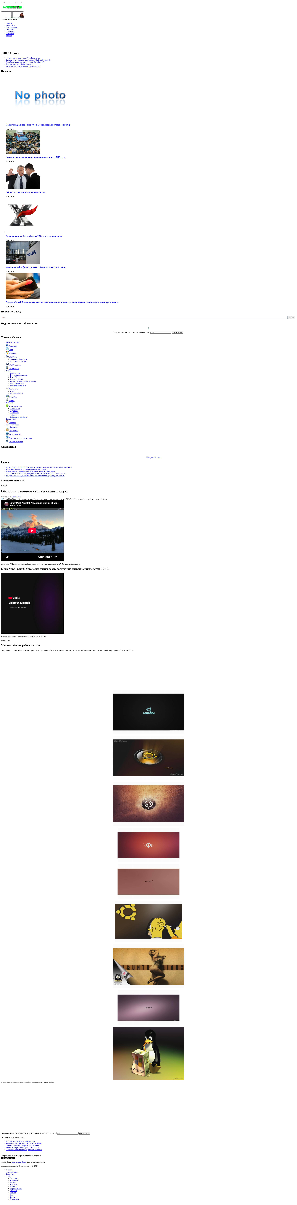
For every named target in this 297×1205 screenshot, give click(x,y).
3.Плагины (14, 413)
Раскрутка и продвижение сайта (23, 381)
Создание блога (16, 393)
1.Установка (15, 409)
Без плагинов (14, 369)
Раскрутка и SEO (15, 434)
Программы (13, 431)
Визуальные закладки (18, 375)
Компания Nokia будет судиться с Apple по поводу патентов (35, 267)
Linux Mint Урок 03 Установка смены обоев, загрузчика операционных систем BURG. (37, 499)
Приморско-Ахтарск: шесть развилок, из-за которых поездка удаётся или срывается (39, 467)
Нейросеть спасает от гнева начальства (25, 192)
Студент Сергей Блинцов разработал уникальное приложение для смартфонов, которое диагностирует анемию (62, 302)
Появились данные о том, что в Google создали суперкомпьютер (38, 125)
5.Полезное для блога (18, 417)
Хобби (12, 1197)
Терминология (11, 27)
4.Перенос (14, 415)
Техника (13, 1191)
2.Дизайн (14, 411)
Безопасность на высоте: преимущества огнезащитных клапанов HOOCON (36, 473)
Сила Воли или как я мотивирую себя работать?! (25, 62)
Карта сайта (10, 25)
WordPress (13, 357)
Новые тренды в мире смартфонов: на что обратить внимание (30, 471)
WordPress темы (15, 365)
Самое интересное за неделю (20, 438)
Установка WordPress (18, 359)
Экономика (14, 1199)
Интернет (9, 403)
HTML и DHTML (12, 342)
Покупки (13, 1184)
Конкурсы (10, 29)
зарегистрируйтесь (19, 1162)
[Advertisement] (148, 44)
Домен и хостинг (17, 379)
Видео (8, 371)
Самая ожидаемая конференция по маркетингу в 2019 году (35, 157)
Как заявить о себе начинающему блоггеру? (23, 66)
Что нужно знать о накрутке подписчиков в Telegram (26, 469)
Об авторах (10, 32)
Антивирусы (15, 373)
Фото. (104, 499)
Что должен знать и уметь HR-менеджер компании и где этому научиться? (35, 476)
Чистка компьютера (18, 385)
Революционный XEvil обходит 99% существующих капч (34, 236)
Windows (12, 353)
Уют (12, 1195)
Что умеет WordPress (18, 361)
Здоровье (13, 1178)
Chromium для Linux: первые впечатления (22, 1145)
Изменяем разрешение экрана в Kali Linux (22, 1148)
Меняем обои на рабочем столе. (87, 499)
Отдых (13, 1182)
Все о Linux (14, 377)
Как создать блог (15, 407)
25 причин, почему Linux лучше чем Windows (24, 1150)
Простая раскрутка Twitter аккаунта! (20, 64)
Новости (9, 36)
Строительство (16, 1189)
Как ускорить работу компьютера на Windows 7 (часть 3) (28, 60)
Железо (12, 401)
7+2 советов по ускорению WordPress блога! (23, 58)
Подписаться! (177, 332)
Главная (9, 23)
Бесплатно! (10, 34)
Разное (8, 1176)
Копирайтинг (11, 419)
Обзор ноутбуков (12, 425)
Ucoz (11, 350)
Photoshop (13, 346)
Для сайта (13, 397)
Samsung (13, 427)
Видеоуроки (13, 389)
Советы (13, 1186)
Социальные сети (17, 383)
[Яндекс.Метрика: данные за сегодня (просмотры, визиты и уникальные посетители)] (153, 458)
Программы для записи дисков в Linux (21, 1141)
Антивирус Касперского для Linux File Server (23, 1143)
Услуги (13, 1193)
